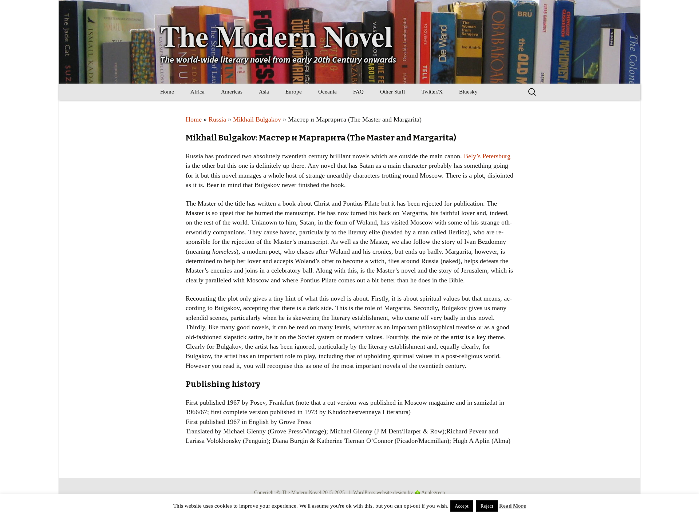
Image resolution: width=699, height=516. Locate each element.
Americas (231, 92)
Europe (293, 92)
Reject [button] (487, 506)
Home (167, 92)
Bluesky (468, 92)
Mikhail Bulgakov (257, 119)
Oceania (327, 92)
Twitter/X (432, 92)
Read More (512, 506)
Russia (217, 119)
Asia (264, 92)
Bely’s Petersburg (487, 156)
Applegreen (433, 492)
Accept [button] (462, 506)
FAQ (358, 92)
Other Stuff (392, 92)
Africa (197, 92)
